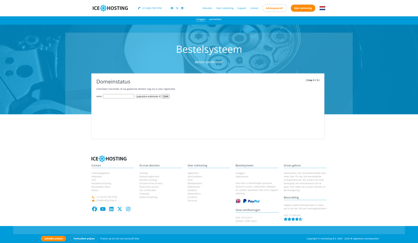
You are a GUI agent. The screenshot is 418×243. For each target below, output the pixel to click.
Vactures (192, 200)
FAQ (93, 179)
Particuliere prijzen (84, 238)
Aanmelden (215, 19)
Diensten (207, 8)
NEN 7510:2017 (244, 217)
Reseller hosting (148, 179)
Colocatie (144, 193)
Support (241, 8)
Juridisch (192, 197)
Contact (254, 8)
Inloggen (201, 19)
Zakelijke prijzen (53, 238)
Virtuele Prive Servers (151, 183)
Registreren (242, 176)
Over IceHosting (224, 8)
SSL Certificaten (147, 190)
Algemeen (193, 173)
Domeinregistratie (149, 176)
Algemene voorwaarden (366, 238)
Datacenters (194, 193)
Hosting (143, 173)
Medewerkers (195, 183)
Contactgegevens (100, 173)
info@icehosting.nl (106, 200)
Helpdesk (96, 176)
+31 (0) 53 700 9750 (106, 196)
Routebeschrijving (101, 183)
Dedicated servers (149, 186)
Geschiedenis (195, 176)
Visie (190, 179)
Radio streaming (148, 197)
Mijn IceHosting (303, 8)
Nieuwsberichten (100, 186)
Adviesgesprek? (274, 8)
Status (94, 190)
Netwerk (192, 190)
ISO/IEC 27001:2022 (246, 221)
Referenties (194, 186)
